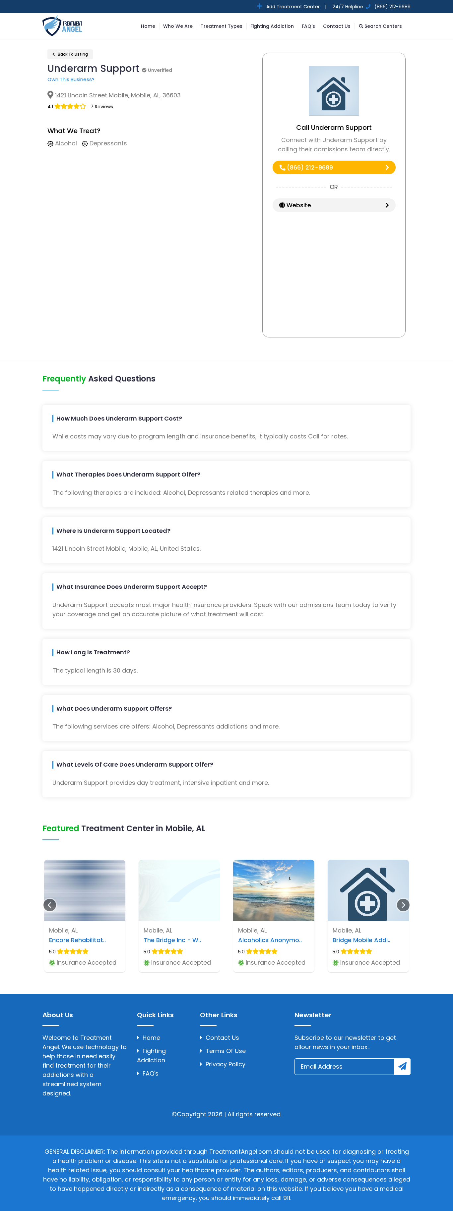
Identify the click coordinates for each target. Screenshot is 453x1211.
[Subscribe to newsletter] (402, 1066)
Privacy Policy (225, 1064)
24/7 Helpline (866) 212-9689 (371, 6)
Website (298, 205)
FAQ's (308, 26)
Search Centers (382, 26)
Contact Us (337, 26)
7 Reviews (102, 106)
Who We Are (178, 26)
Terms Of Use (226, 1051)
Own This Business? (71, 79)
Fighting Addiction (272, 26)
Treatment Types (221, 26)
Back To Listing (72, 54)
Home (148, 26)
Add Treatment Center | (295, 6)
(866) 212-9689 (309, 167)
